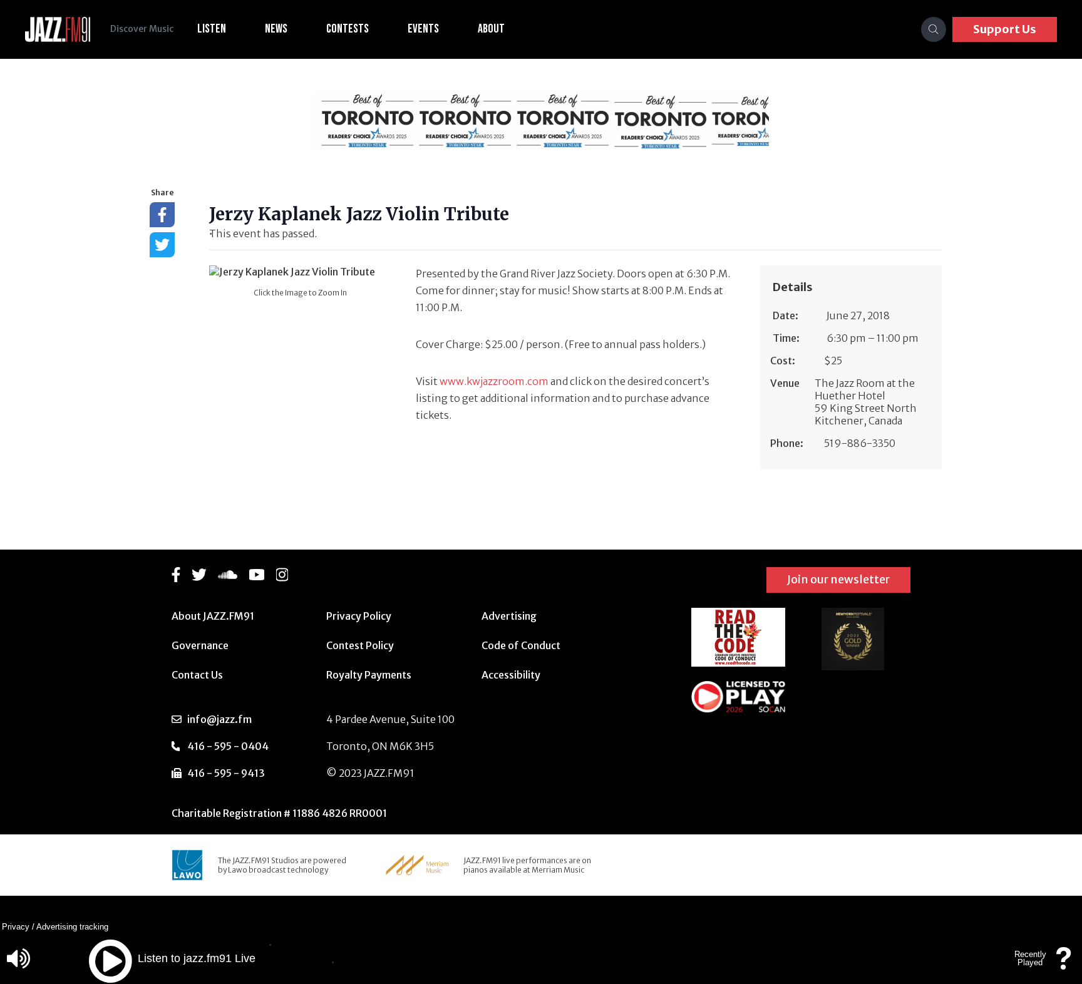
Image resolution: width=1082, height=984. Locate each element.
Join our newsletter (838, 579)
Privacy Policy (358, 616)
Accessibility (511, 675)
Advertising (509, 616)
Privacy (15, 926)
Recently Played (1030, 958)
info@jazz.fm (219, 719)
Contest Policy (360, 645)
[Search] (933, 29)
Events (423, 28)
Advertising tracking (72, 926)
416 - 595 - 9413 (226, 773)
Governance (200, 645)
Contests (347, 28)
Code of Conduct (521, 645)
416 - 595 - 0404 (228, 746)
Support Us (1004, 29)
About (491, 28)
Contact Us (197, 675)
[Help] (1063, 964)
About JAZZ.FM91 (213, 616)
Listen (211, 28)
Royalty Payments (368, 675)
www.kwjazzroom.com (494, 381)
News (276, 28)
